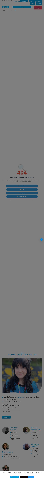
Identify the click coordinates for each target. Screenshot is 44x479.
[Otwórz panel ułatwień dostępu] (41, 239)
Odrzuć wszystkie (24, 476)
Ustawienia (31, 476)
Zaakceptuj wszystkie (14, 476)
